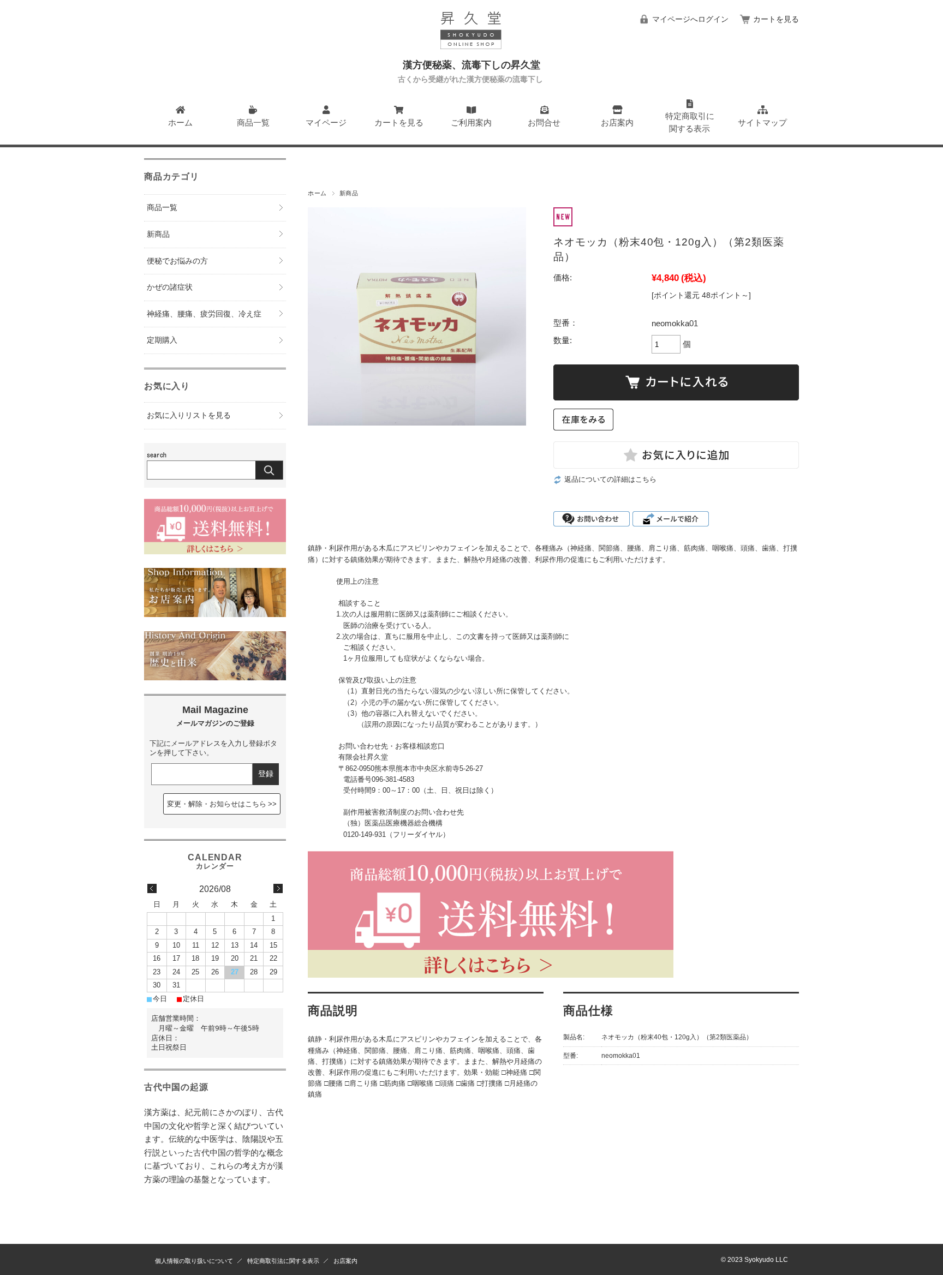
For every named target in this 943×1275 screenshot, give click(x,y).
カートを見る (776, 19)
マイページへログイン (690, 19)
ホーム (180, 122)
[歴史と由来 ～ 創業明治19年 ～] (215, 677)
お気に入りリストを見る (189, 415)
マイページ (326, 122)
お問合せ (544, 122)
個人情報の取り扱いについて (194, 1261)
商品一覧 (253, 122)
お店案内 (617, 122)
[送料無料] (215, 551)
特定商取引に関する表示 (689, 122)
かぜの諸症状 (170, 287)
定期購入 (162, 340)
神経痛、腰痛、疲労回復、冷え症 (204, 314)
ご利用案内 (471, 122)
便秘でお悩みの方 (177, 261)
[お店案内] (215, 613)
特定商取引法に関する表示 (283, 1261)
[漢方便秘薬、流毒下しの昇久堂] (471, 53)
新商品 (349, 193)
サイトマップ (762, 122)
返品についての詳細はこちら (610, 479)
